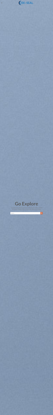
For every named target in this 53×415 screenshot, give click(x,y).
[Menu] (2, 2)
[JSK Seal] (26, 3)
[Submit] (41, 213)
